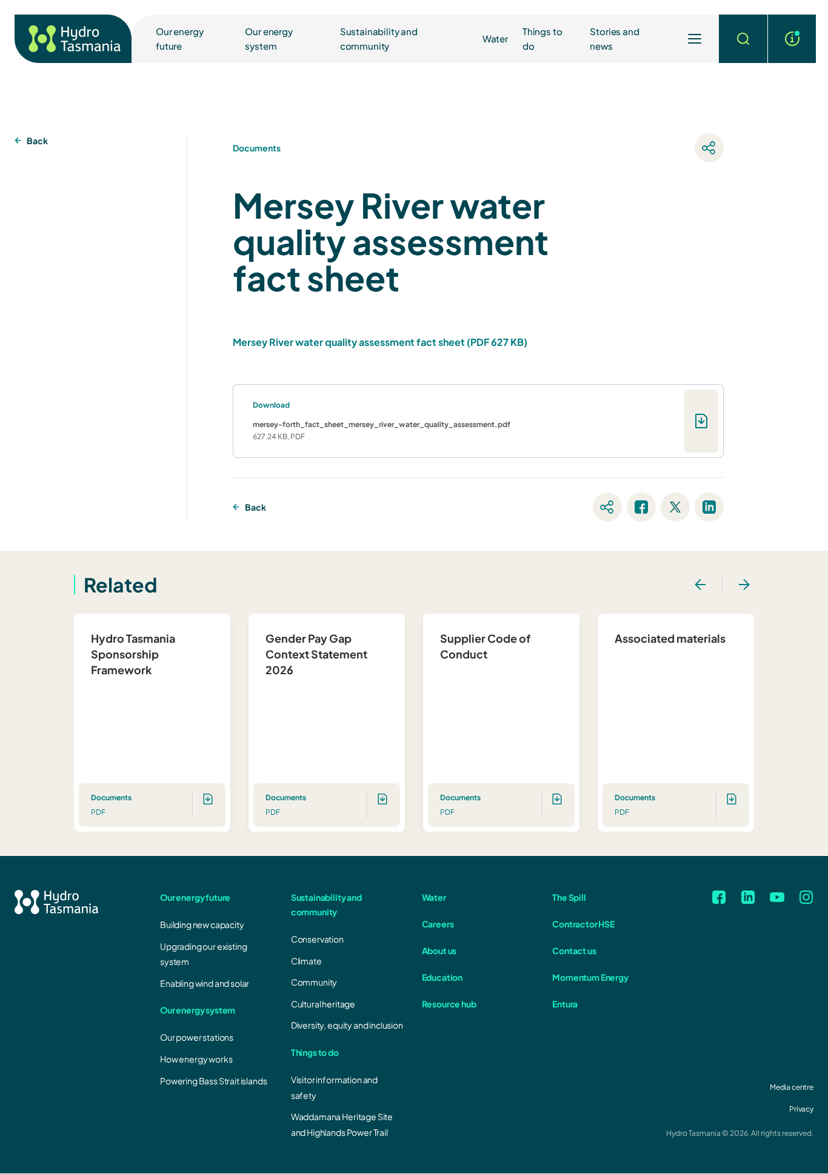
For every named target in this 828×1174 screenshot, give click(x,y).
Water (495, 38)
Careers (438, 923)
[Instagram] (806, 897)
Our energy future (179, 38)
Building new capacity (202, 924)
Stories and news (614, 38)
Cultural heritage (323, 1003)
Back (37, 140)
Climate (306, 960)
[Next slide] (744, 584)
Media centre (791, 1087)
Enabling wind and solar (204, 983)
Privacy (801, 1108)
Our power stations (196, 1037)
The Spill (569, 897)
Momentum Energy (590, 977)
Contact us (574, 950)
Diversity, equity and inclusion (347, 1025)
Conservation (317, 939)
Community (314, 982)
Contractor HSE (583, 923)
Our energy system (268, 38)
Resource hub (449, 1003)
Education (442, 977)
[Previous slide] (700, 584)
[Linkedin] (748, 897)
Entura (565, 1003)
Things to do (543, 38)
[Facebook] (719, 897)
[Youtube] (777, 897)
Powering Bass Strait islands (213, 1080)
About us (439, 950)
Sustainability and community (379, 38)
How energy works (196, 1058)
